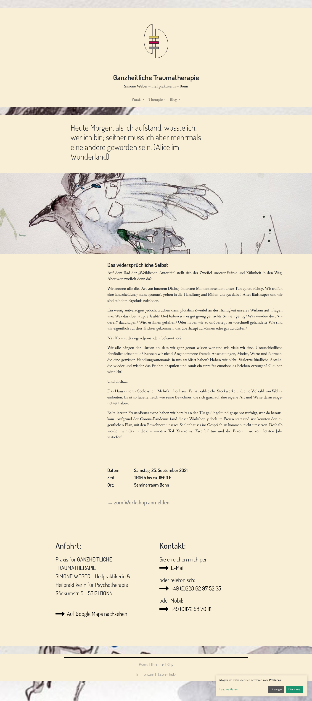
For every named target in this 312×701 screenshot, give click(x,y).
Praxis (143, 664)
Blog (170, 664)
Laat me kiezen (228, 689)
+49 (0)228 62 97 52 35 (196, 588)
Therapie (157, 664)
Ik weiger (276, 689)
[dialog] (261, 685)
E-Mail (178, 567)
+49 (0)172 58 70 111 (191, 608)
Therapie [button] (155, 99)
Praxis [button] (136, 99)
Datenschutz (166, 674)
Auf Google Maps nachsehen (97, 613)
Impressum (145, 674)
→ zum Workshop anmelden (138, 502)
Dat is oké (294, 689)
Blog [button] (173, 99)
